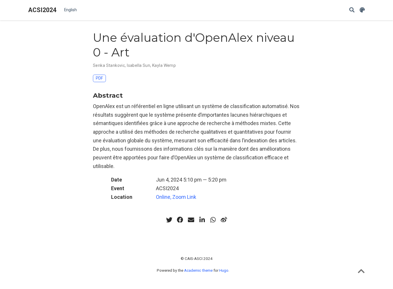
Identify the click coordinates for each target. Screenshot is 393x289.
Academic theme (198, 270)
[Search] (351, 10)
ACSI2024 (42, 10)
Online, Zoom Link (176, 197)
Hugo (223, 270)
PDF (99, 78)
